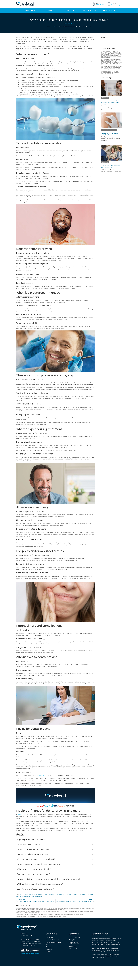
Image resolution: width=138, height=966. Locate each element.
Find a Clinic (49, 10)
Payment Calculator (69, 10)
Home (48, 26)
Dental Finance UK (42, 894)
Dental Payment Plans (72, 894)
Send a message (116, 5)
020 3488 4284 (100, 5)
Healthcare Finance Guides (53, 942)
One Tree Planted (73, 948)
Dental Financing (53, 894)
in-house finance (42, 775)
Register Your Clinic (109, 10)
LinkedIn (48, 952)
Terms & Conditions (74, 937)
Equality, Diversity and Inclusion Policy (74, 943)
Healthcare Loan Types (52, 940)
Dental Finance (54, 26)
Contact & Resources (88, 10)
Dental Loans (61, 894)
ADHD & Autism (105, 97)
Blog (47, 944)
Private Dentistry (26, 896)
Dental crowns (24, 894)
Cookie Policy (72, 946)
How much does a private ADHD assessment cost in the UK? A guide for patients (111, 102)
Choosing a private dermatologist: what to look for (110, 134)
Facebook (48, 947)
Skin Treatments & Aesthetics (109, 129)
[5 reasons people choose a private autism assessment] (111, 153)
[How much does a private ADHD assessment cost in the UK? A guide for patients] (111, 88)
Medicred (20, 814)
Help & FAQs (49, 937)
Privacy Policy (73, 940)
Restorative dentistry (37, 896)
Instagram (49, 949)
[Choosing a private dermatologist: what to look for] (111, 120)
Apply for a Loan (28, 10)
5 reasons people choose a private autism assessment (110, 166)
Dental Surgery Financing (86, 894)
